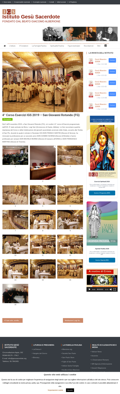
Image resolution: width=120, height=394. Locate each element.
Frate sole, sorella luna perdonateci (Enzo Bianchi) (13, 320)
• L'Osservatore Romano (100, 360)
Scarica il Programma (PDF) (102, 193)
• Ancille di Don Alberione (70, 370)
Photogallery (7, 119)
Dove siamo (7, 2)
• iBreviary (35, 357)
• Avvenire (94, 356)
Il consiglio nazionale (39, 2)
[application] (102, 280)
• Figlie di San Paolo (68, 362)
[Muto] (111, 289)
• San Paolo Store (67, 357)
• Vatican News (96, 352)
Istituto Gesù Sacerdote (31, 17)
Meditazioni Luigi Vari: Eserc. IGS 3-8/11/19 (74, 320)
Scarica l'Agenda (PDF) (102, 260)
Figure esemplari (74, 46)
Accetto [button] (70, 390)
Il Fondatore (23, 46)
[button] (102, 280)
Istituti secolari (61, 2)
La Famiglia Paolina (39, 46)
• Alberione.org (66, 349)
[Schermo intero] (114, 289)
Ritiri (98, 46)
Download (112, 60)
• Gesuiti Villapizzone (98, 368)
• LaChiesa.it (36, 349)
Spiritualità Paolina (57, 46)
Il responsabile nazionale (22, 2)
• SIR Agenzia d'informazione (101, 364)
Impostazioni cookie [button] (55, 390)
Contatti (51, 2)
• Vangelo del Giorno (39, 353)
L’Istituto (12, 46)
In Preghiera (73, 2)
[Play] (89, 289)
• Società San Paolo (68, 353)
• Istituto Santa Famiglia (70, 366)
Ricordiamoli (88, 46)
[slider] (100, 289)
